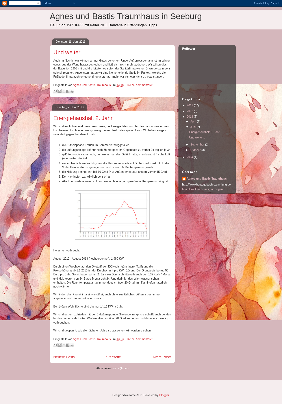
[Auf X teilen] (63, 91)
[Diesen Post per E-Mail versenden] (55, 91)
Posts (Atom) (119, 368)
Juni (193, 127)
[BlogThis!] (59, 91)
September (197, 144)
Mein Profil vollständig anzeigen (202, 189)
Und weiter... (69, 52)
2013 (190, 116)
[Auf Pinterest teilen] (72, 91)
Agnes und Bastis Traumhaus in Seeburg (126, 16)
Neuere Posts (64, 357)
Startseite (113, 357)
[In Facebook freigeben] (68, 91)
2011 (190, 105)
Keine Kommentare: (140, 85)
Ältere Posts (161, 357)
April (193, 121)
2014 (190, 157)
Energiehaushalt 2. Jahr (83, 118)
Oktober (195, 150)
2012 (190, 111)
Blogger (164, 395)
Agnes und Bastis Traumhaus (207, 178)
